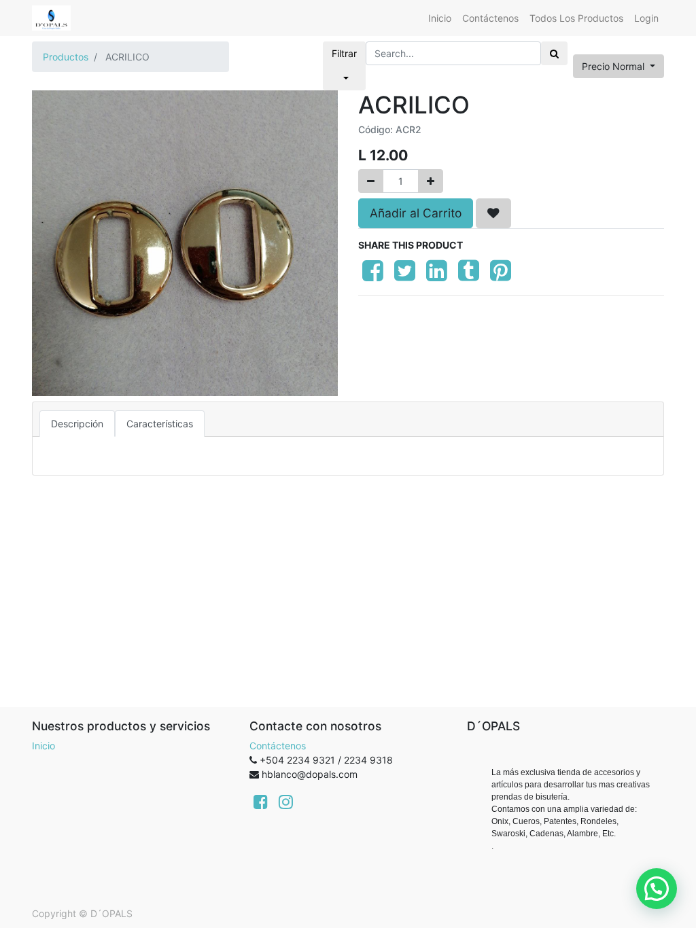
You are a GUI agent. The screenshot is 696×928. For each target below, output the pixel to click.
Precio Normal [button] (614, 66)
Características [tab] (159, 423)
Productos (65, 57)
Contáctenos (277, 745)
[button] (493, 213)
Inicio (43, 745)
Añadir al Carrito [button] (416, 213)
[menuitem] (440, 18)
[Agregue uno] (430, 181)
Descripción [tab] (77, 423)
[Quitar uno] (370, 181)
